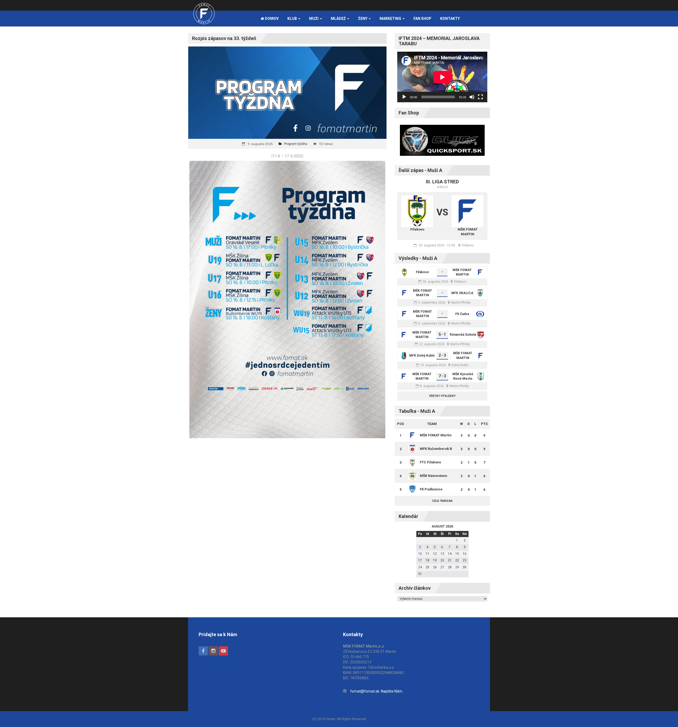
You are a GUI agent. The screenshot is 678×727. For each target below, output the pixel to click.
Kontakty (450, 18)
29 (457, 567)
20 (442, 560)
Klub (292, 18)
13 (442, 554)
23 (464, 560)
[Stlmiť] (472, 97)
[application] (442, 77)
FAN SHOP (422, 18)
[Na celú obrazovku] (480, 97)
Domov (271, 18)
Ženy (363, 18)
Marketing (391, 18)
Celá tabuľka (442, 501)
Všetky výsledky (442, 396)
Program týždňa (295, 144)
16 (464, 554)
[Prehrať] (404, 97)
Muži (314, 18)
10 (420, 554)
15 (457, 554)
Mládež (339, 18)
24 (420, 567)
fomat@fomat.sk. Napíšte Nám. (376, 691)
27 (442, 567)
